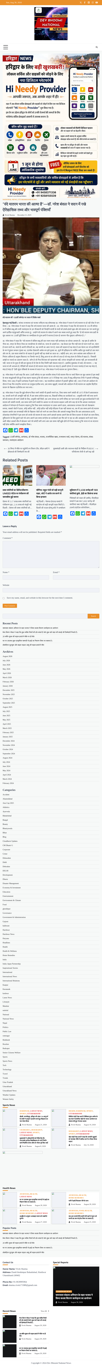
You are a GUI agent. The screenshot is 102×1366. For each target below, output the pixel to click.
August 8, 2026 (40, 1146)
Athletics (6, 807)
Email (56, 572)
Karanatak (6, 989)
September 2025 (9, 703)
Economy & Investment (12, 888)
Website (6, 585)
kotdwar (6, 993)
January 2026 (8, 686)
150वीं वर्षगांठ (15, 437)
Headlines (6, 943)
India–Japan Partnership (12, 964)
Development (8, 875)
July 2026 (6, 661)
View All (44, 1311)
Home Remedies (9, 955)
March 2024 (7, 779)
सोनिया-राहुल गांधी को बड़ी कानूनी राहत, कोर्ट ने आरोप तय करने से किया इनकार (49, 493)
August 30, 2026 (77, 1302)
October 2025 (8, 699)
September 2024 (9, 754)
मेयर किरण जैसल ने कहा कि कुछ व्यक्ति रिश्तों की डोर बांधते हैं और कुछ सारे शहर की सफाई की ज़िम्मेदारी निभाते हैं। (40, 632)
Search (93, 616)
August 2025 (7, 707)
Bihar (5, 833)
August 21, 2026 (41, 1125)
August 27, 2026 (41, 1222)
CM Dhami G (8, 845)
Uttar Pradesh (8, 1082)
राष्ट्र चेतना (75, 437)
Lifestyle (6, 1002)
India (5, 960)
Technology (7, 1070)
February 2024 (8, 783)
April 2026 (7, 673)
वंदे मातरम (84, 437)
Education (6, 892)
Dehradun (6, 867)
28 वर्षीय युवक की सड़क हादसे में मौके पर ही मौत (18, 637)
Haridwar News (8, 934)
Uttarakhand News (27, 200)
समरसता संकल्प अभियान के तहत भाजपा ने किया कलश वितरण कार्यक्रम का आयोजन (30, 628)
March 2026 (7, 678)
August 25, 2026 (90, 1222)
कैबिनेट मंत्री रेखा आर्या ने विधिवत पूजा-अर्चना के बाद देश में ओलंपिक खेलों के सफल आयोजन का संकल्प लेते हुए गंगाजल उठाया (83, 1118)
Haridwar (6, 930)
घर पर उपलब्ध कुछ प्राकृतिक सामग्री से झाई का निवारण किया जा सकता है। (28, 641)
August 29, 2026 (41, 1205)
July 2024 (6, 762)
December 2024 (8, 741)
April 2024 (7, 775)
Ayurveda (6, 812)
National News (10, 200)
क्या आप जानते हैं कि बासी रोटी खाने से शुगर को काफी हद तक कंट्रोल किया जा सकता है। (83, 1217)
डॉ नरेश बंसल (34, 437)
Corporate (6, 850)
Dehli (5, 862)
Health (5, 947)
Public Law (7, 1031)
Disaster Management (11, 883)
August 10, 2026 (90, 1125)
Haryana (6, 938)
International (7, 972)
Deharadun (7, 858)
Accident (6, 795)
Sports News (7, 1061)
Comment (7, 538)
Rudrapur (6, 1048)
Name (6, 572)
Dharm (5, 879)
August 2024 (7, 758)
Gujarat (5, 922)
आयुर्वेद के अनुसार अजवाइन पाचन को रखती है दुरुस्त (33, 1217)
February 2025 (8, 732)
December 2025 (8, 690)
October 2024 (8, 749)
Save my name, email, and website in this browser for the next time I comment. (40, 598)
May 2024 (6, 771)
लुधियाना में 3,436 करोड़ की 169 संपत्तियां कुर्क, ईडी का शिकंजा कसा (84, 492)
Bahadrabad (7, 816)
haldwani (6, 926)
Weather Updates (9, 1095)
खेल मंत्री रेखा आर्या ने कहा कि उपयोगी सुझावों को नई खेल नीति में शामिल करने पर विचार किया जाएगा (83, 1139)
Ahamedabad (7, 799)
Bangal (5, 820)
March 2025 (7, 728)
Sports (5, 1057)
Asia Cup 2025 (8, 803)
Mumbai (6, 1006)
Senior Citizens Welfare (11, 1053)
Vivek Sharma (10, 215)
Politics (5, 1027)
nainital (5, 1010)
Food (5, 905)
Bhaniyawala (7, 828)
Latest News (7, 998)
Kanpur (5, 985)
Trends (5, 1078)
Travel (5, 1074)
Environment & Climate (12, 900)
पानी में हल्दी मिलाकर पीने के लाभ (78, 1200)
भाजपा (42, 437)
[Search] (97, 47)
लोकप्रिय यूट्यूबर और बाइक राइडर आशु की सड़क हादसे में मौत (23, 645)
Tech (4, 1065)
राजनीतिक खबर (52, 437)
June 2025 (6, 716)
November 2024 (9, 745)
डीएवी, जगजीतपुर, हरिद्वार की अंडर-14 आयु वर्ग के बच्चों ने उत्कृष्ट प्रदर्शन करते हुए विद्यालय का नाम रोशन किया (34, 1118)
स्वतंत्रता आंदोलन (16, 440)
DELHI (5, 871)
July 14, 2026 (89, 1145)
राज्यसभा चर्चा (64, 437)
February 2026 (8, 682)
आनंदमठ (24, 437)
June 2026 (6, 665)
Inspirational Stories (10, 968)
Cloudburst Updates (10, 841)
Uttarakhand (7, 1086)
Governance (7, 913)
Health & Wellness (10, 951)
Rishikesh (6, 1040)
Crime (5, 854)
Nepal (5, 1023)
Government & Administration (14, 917)
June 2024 (6, 766)
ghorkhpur (6, 909)
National (6, 1015)
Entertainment (8, 896)
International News (10, 977)
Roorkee (6, 1044)
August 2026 (7, 656)
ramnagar (6, 1036)
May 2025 (6, 720)
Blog (4, 837)
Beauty (5, 824)
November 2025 (9, 694)
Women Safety (8, 1099)
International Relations (11, 981)
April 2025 (7, 724)
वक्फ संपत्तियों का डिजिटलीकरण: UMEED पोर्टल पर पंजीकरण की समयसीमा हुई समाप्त (16, 493)
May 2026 (6, 669)
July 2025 (6, 711)
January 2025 (8, 737)
